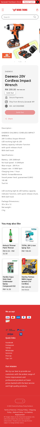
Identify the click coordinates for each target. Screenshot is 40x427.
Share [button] (10, 119)
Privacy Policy (23, 410)
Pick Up (8, 356)
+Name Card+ (28, 2)
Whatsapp (10, 350)
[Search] (34, 17)
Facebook (9, 343)
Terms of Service (10, 410)
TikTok (8, 348)
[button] (2, 9)
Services (9, 353)
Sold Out (20, 112)
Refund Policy (18, 412)
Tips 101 (9, 358)
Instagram (10, 345)
